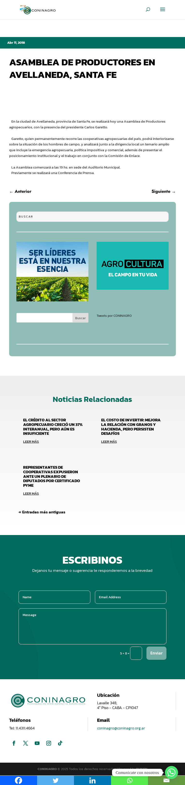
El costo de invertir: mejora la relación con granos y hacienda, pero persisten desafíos (131, 426)
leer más (31, 441)
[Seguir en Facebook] (14, 743)
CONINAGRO (48, 769)
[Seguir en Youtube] (37, 743)
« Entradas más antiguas (42, 512)
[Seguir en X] (25, 743)
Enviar (156, 653)
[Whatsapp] (171, 772)
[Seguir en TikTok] (60, 743)
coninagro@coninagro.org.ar (121, 728)
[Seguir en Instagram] (48, 743)
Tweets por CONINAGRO (114, 315)
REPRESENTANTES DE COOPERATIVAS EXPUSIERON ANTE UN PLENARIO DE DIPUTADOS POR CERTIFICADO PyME (51, 476)
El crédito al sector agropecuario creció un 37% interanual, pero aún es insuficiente (53, 426)
